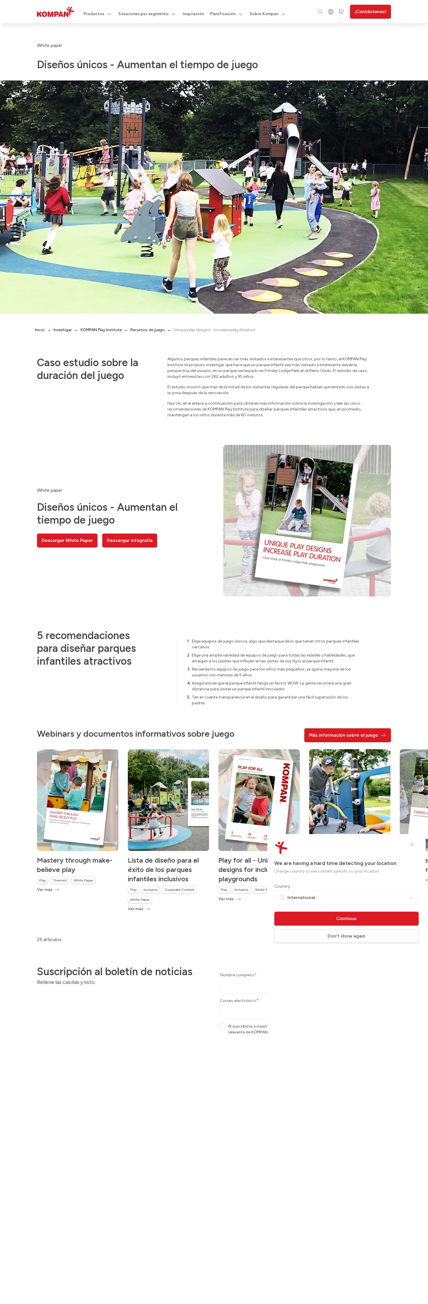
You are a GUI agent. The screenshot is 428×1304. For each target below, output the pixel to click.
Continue (346, 918)
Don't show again (346, 936)
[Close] (412, 845)
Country (282, 886)
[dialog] (214, 652)
